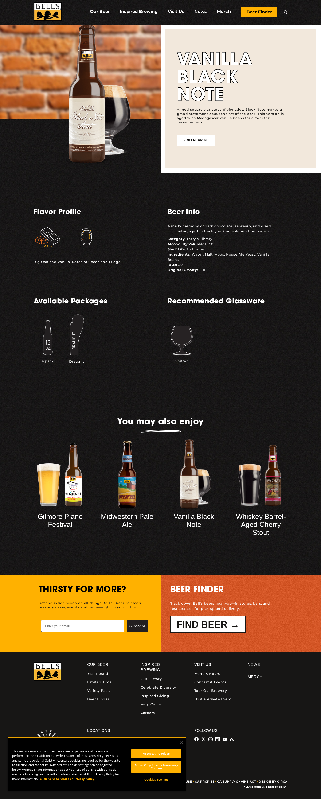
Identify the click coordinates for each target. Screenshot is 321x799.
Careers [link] (148, 713)
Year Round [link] (97, 674)
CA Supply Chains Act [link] (236, 781)
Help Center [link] (152, 704)
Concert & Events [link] (210, 682)
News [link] (254, 665)
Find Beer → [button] (208, 624)
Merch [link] (255, 677)
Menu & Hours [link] (207, 674)
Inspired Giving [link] (155, 696)
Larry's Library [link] (200, 239)
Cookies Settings (156, 779)
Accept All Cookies (156, 753)
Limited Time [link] (99, 682)
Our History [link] (151, 679)
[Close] (181, 742)
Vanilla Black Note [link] (194, 520)
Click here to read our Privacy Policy (67, 779)
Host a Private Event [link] (213, 699)
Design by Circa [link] (273, 781)
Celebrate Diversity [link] (158, 687)
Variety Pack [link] (98, 691)
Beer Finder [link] (98, 699)
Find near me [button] (196, 140)
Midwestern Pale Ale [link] (127, 520)
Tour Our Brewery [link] (210, 691)
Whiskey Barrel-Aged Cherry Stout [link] (261, 524)
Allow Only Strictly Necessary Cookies (156, 766)
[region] (97, 764)
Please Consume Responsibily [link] (265, 787)
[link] (48, 12)
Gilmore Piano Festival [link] (60, 520)
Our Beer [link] (98, 665)
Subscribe (137, 626)
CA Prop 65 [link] (204, 781)
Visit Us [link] (202, 665)
